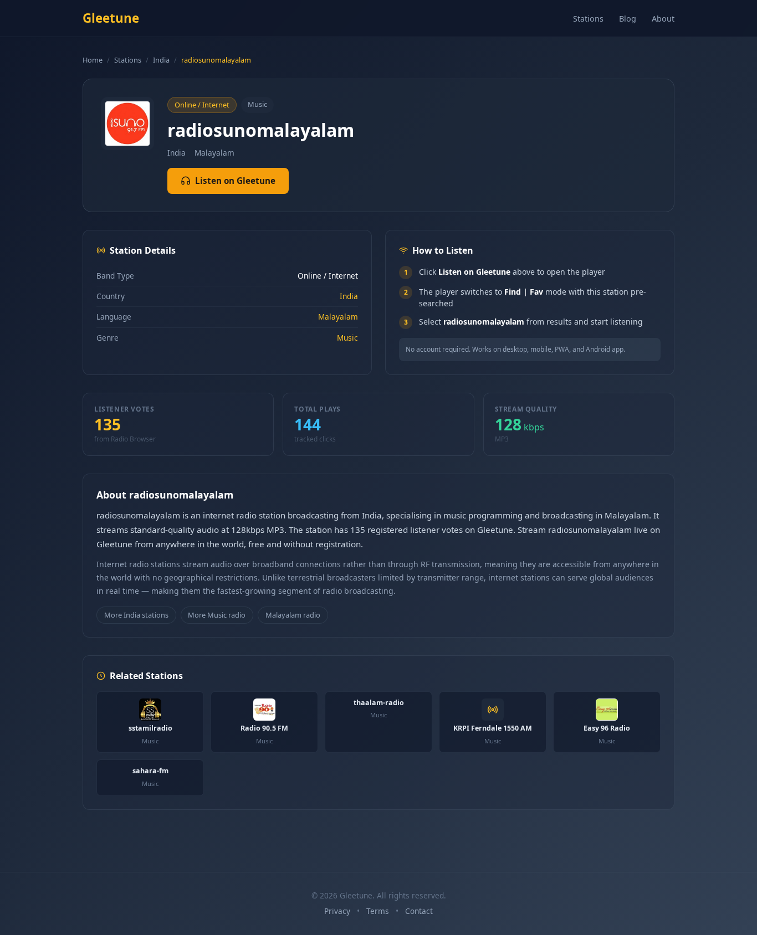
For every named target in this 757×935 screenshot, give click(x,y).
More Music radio (216, 615)
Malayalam (338, 316)
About (663, 18)
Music (347, 337)
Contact (419, 911)
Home (93, 60)
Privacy (337, 911)
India (161, 60)
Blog (627, 18)
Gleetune (111, 18)
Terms (377, 911)
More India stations (136, 615)
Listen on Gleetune (235, 180)
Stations (588, 18)
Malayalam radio (292, 615)
